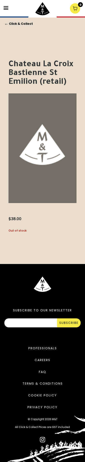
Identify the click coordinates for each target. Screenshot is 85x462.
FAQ (42, 372)
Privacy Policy (42, 407)
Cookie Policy (42, 395)
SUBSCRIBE (68, 323)
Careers (42, 360)
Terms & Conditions (42, 383)
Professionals (42, 348)
